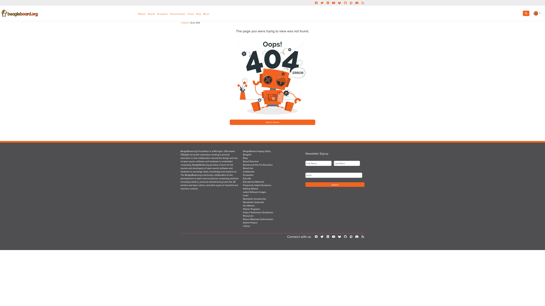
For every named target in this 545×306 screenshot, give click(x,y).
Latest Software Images (254, 192)
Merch (206, 13)
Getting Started (250, 188)
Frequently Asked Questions (257, 185)
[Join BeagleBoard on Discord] (357, 3)
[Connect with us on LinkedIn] (328, 3)
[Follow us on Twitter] (322, 3)
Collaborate (248, 171)
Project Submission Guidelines (258, 212)
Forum (191, 13)
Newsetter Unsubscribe (254, 198)
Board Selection (251, 161)
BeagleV (247, 154)
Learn (246, 195)
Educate (247, 178)
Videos (246, 226)
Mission (142, 13)
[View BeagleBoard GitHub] (345, 3)
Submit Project (250, 222)
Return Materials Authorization (258, 219)
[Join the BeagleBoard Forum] (351, 3)
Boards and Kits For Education (258, 164)
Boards (151, 13)
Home (186, 22)
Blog (198, 13)
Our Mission (249, 205)
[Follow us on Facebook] (316, 3)
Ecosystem (162, 13)
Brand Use (248, 168)
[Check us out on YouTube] (333, 3)
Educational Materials (253, 181)
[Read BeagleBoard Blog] (362, 3)
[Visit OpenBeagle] (339, 3)
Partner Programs (251, 209)
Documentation (177, 13)
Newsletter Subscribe (253, 202)
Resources (248, 215)
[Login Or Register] (537, 13)
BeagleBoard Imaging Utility (257, 151)
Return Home (272, 122)
